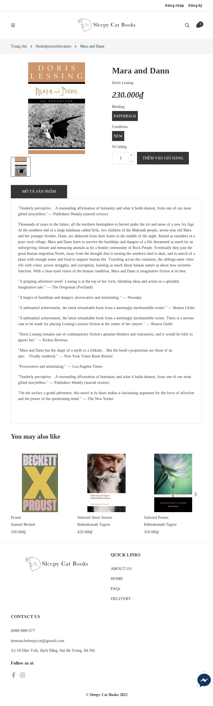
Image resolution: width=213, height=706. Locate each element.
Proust (16, 517)
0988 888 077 (23, 630)
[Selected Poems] (173, 483)
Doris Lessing (122, 83)
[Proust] (40, 483)
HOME (117, 578)
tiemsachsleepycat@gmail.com (37, 640)
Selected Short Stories (94, 517)
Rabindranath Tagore (93, 524)
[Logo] (106, 25)
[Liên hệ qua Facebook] (204, 680)
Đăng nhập (174, 5)
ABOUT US (121, 568)
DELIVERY (121, 598)
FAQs (115, 588)
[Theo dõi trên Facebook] (14, 675)
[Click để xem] (56, 108)
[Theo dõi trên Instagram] (22, 675)
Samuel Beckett (23, 524)
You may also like (35, 436)
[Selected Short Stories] (106, 483)
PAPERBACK (125, 116)
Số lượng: (120, 147)
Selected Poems (156, 517)
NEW (118, 136)
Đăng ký (195, 5)
